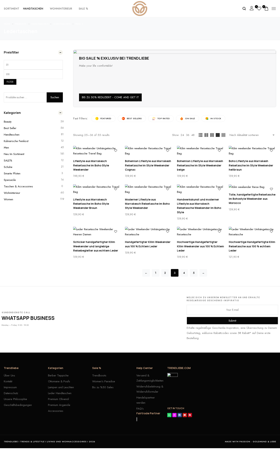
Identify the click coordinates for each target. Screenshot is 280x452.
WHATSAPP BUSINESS (28, 318)
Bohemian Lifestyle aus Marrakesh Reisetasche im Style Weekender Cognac (148, 165)
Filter (10, 82)
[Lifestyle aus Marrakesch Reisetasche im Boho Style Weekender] (97, 151)
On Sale (190, 118)
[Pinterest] (190, 415)
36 (187, 135)
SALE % (83, 8)
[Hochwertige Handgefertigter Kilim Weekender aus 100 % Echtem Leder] (200, 232)
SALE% (8, 160)
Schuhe (8, 167)
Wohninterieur (61, 8)
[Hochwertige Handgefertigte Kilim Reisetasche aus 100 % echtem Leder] (252, 232)
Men (6, 147)
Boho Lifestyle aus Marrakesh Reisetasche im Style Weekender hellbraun (251, 165)
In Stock (215, 118)
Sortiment (11, 8)
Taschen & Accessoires (18, 186)
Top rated (163, 118)
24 (182, 135)
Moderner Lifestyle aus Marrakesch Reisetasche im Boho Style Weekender (147, 204)
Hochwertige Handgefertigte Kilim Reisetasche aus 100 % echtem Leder (252, 246)
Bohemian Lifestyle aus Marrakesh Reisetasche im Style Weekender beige (200, 165)
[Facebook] (180, 415)
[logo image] (139, 8)
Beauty (8, 122)
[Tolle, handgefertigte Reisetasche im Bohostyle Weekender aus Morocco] (252, 187)
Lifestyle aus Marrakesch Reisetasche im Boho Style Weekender (91, 165)
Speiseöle (10, 180)
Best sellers (134, 118)
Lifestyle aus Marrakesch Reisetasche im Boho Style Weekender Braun (91, 204)
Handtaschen (33, 8)
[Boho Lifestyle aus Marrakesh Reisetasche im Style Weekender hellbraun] (252, 151)
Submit (232, 321)
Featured (105, 118)
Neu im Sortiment (14, 154)
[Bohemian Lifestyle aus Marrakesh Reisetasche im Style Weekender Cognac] (148, 151)
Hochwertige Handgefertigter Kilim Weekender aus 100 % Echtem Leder (200, 246)
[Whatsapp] (169, 415)
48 (192, 135)
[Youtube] (185, 415)
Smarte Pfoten (12, 173)
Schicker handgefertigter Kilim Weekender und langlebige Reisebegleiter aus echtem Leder (95, 246)
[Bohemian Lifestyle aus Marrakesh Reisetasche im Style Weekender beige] (200, 151)
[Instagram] (174, 415)
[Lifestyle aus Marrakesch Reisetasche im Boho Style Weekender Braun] (97, 189)
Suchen (54, 97)
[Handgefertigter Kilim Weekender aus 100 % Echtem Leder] (148, 232)
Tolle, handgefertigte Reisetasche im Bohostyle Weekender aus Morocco (252, 199)
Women (8, 199)
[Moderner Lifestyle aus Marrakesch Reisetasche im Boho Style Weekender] (148, 189)
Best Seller (10, 128)
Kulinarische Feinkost (16, 141)
